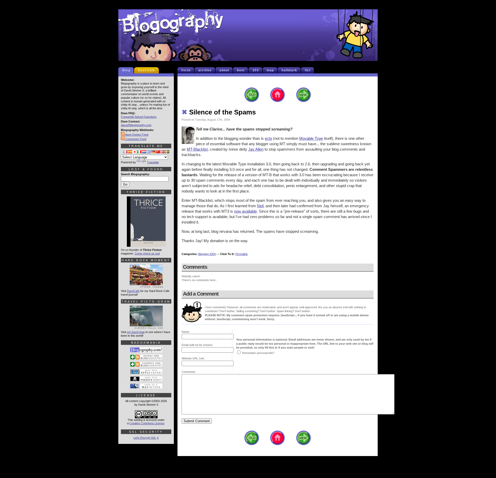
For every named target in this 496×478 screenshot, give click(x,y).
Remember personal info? (258, 352)
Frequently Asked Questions (139, 116)
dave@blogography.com (136, 125)
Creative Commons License (146, 423)
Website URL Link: (193, 358)
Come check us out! (147, 253)
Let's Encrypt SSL (145, 437)
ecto (268, 138)
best (241, 70)
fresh (186, 70)
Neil (260, 206)
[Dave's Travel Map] (146, 326)
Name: (186, 331)
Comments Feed (135, 139)
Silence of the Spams (219, 112)
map (270, 70)
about (224, 70)
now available (245, 211)
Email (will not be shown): (197, 344)
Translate (153, 162)
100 (255, 70)
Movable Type (311, 138)
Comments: (189, 371)
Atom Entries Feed (136, 134)
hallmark (289, 70)
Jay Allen (256, 149)
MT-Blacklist (197, 149)
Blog (126, 70)
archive (205, 70)
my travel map (136, 332)
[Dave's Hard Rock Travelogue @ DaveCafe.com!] (146, 285)
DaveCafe (146, 70)
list (308, 70)
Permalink (241, 254)
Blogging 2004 (207, 254)
